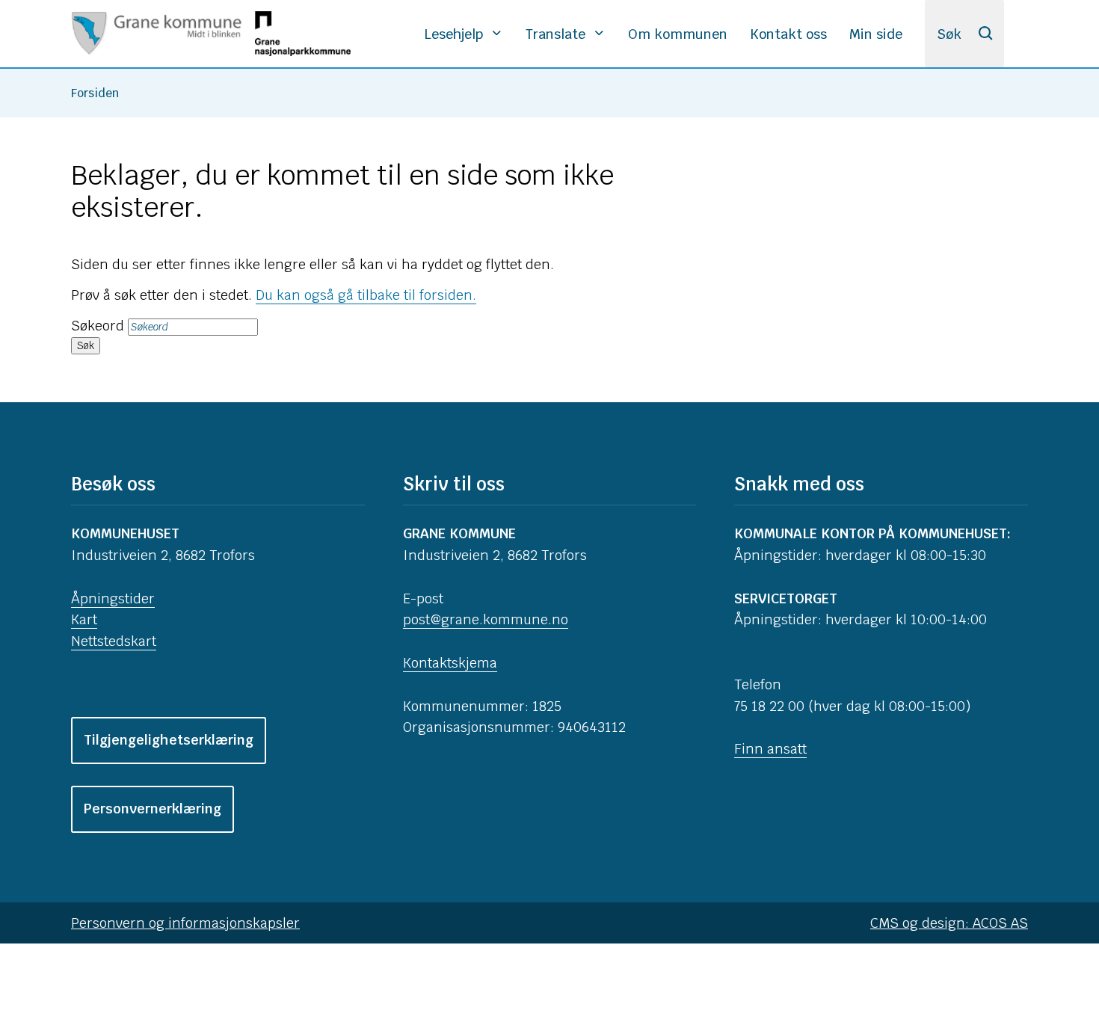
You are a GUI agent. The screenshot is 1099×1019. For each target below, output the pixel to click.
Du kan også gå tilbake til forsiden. (366, 295)
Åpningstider (113, 598)
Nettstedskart (113, 641)
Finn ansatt (770, 748)
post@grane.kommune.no (485, 619)
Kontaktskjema (450, 662)
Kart (84, 619)
